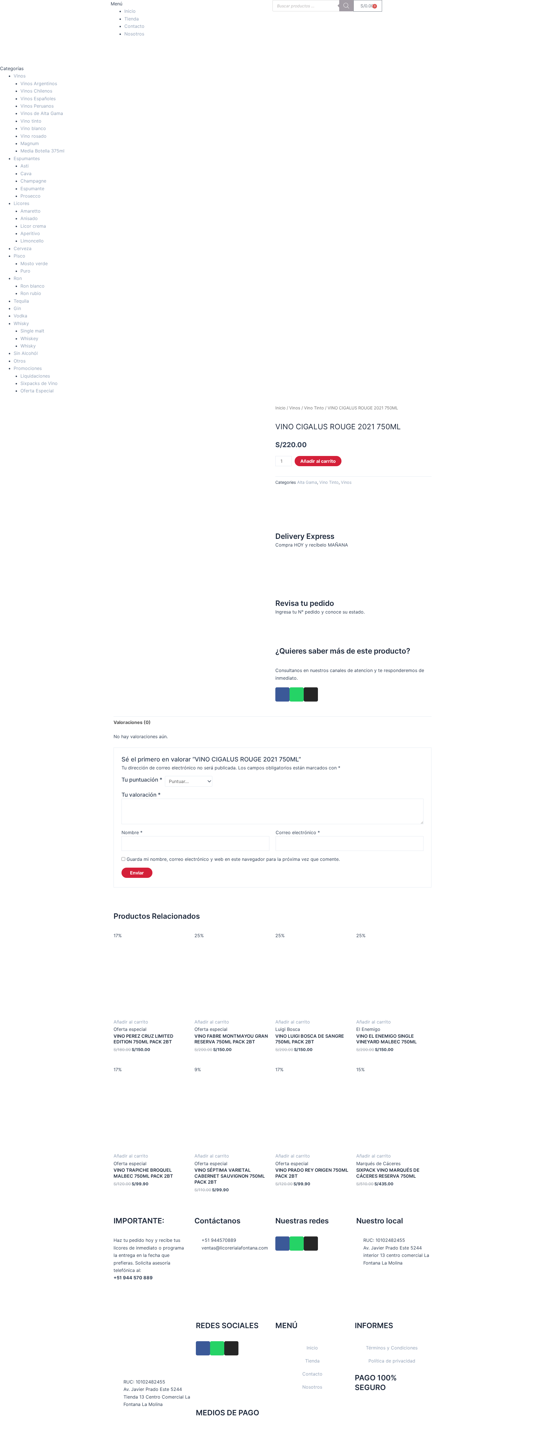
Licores (21, 203)
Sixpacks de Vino (39, 383)
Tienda (131, 19)
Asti (24, 166)
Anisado (29, 218)
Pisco (19, 256)
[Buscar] (346, 5)
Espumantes (27, 158)
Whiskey (29, 338)
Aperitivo (30, 233)
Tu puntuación (141, 779)
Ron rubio (30, 293)
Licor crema (33, 226)
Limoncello (32, 241)
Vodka (20, 316)
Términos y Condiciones (392, 1348)
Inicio (130, 11)
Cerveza (23, 248)
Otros (20, 361)
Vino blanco (33, 128)
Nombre (131, 832)
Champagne (33, 181)
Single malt (32, 331)
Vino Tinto (314, 408)
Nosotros (134, 34)
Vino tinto (30, 121)
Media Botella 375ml (42, 151)
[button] (151, 3)
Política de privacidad (391, 1361)
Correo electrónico (298, 832)
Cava (26, 173)
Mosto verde (34, 263)
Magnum (29, 143)
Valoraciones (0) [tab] (132, 722)
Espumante (32, 188)
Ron (18, 278)
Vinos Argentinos (38, 83)
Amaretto (30, 211)
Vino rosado (33, 136)
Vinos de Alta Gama (41, 113)
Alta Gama (307, 482)
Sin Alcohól (26, 353)
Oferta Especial (37, 391)
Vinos (20, 76)
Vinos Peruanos (37, 106)
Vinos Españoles (38, 98)
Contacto (134, 26)
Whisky (21, 323)
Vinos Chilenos (36, 91)
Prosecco (30, 196)
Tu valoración (141, 794)
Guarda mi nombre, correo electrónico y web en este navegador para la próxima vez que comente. (233, 859)
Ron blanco (32, 286)
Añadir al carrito (318, 461)
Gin (17, 308)
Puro (25, 271)
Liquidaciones (35, 376)
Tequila (21, 301)
